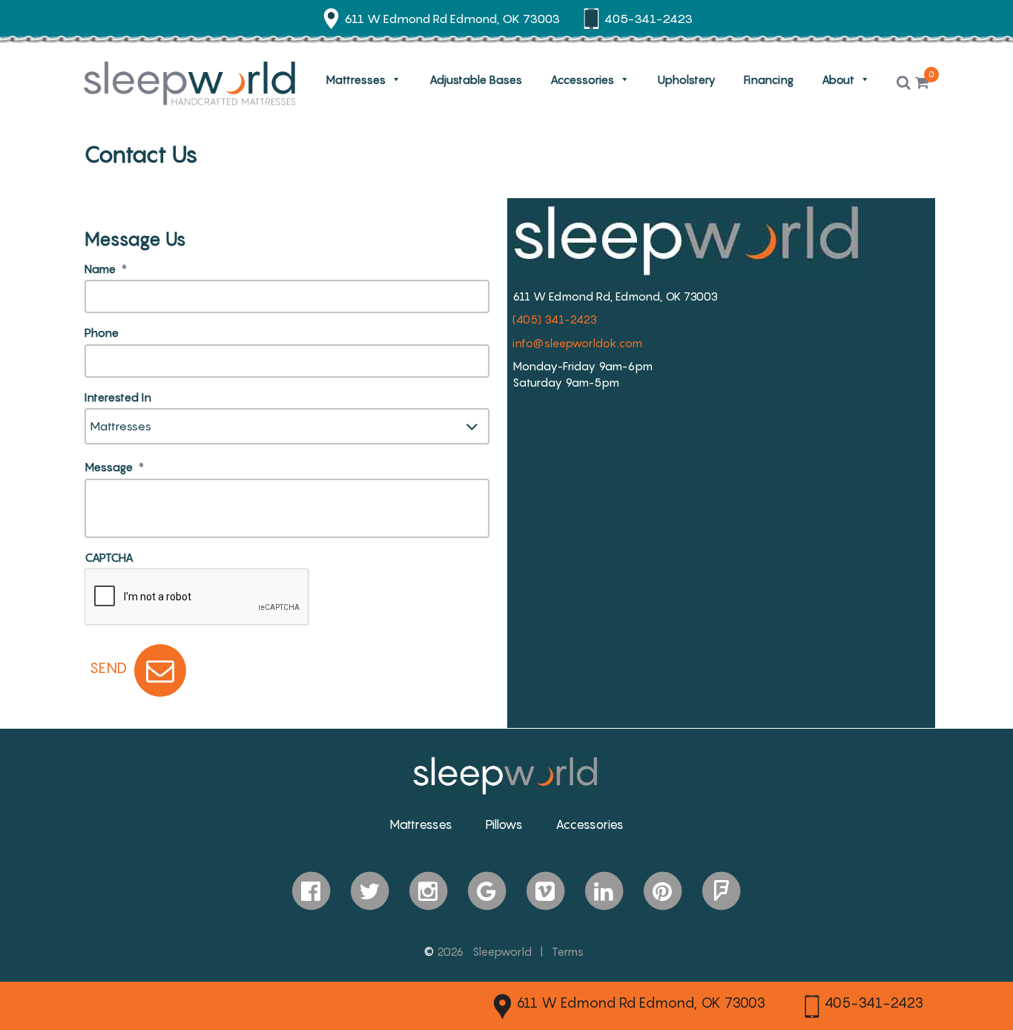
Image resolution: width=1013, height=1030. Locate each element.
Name (106, 268)
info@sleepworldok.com (577, 343)
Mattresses (356, 79)
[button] (904, 83)
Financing (768, 79)
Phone (102, 332)
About (838, 79)
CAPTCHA (109, 557)
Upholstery (687, 79)
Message (114, 466)
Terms (568, 951)
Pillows (504, 824)
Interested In (118, 397)
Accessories (582, 79)
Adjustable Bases (475, 79)
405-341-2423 (874, 1002)
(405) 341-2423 (554, 319)
